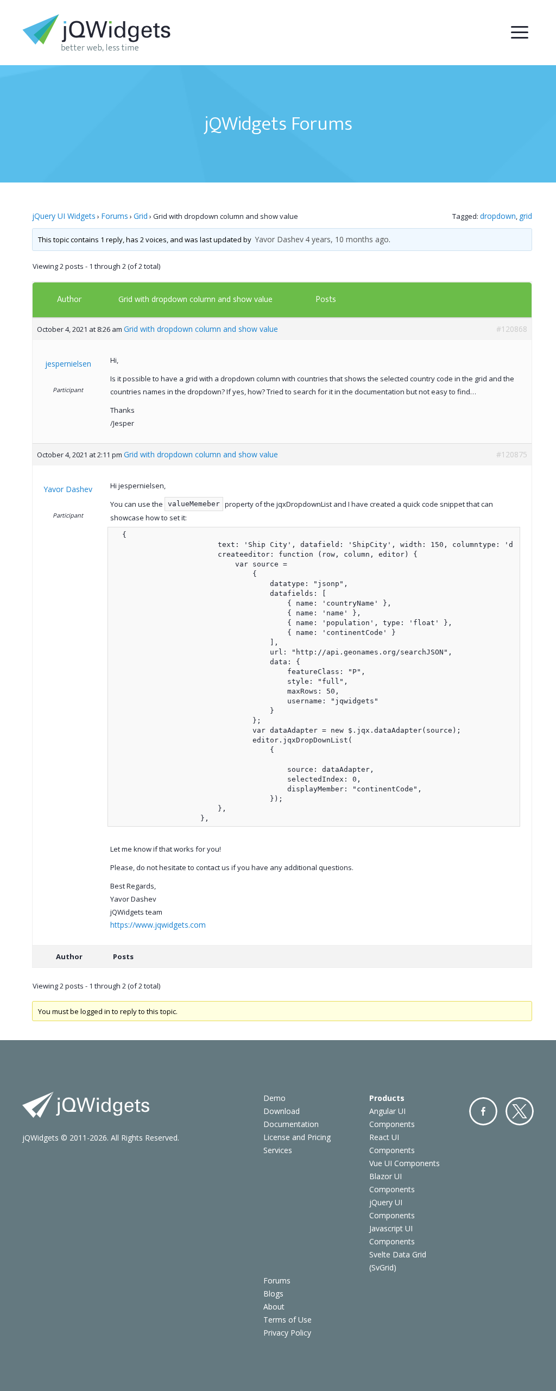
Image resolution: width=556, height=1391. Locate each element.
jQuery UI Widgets (64, 216)
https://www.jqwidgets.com (158, 925)
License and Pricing (297, 1137)
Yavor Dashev (279, 239)
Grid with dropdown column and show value (195, 299)
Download (281, 1111)
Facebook (483, 1111)
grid (525, 216)
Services (277, 1150)
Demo (274, 1098)
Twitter (520, 1111)
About (274, 1306)
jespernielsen (68, 363)
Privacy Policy (287, 1332)
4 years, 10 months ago (347, 239)
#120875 (511, 454)
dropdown (498, 216)
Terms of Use (287, 1319)
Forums (114, 216)
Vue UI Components (404, 1163)
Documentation (291, 1124)
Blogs (273, 1293)
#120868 (511, 329)
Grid (141, 216)
